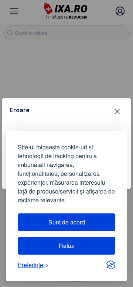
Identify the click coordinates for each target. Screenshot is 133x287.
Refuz (66, 245)
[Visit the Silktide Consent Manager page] (110, 265)
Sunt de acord (66, 222)
